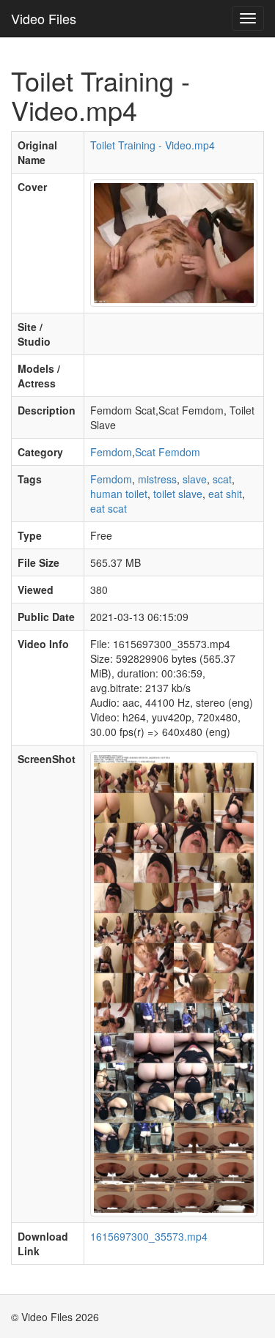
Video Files (43, 18)
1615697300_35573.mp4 (149, 1236)
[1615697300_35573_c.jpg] (173, 241)
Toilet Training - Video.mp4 (152, 145)
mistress (157, 479)
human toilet (118, 493)
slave (195, 479)
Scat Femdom (167, 452)
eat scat (108, 508)
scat (222, 479)
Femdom (111, 452)
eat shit (225, 493)
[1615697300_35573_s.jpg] (173, 982)
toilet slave (177, 493)
